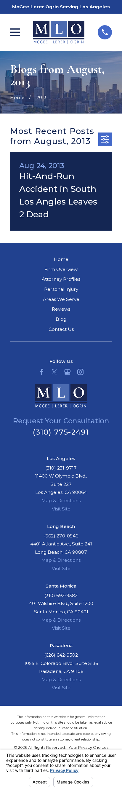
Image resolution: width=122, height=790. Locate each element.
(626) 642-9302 (61, 655)
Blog (61, 319)
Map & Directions (61, 500)
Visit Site (61, 509)
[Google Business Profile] (67, 372)
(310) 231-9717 (61, 468)
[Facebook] (41, 372)
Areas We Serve (61, 299)
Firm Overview (61, 269)
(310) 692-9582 (61, 595)
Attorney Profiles (61, 279)
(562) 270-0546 (61, 536)
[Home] (58, 32)
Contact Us (61, 329)
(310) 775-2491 (61, 431)
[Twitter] (54, 372)
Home (61, 259)
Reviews (61, 309)
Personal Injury (61, 289)
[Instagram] (80, 372)
